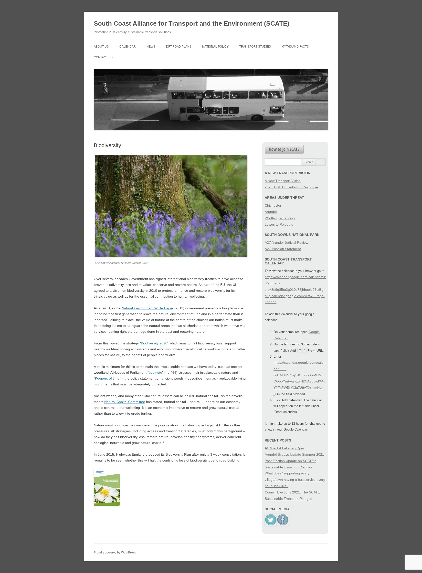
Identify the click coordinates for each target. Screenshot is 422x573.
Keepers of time (107, 378)
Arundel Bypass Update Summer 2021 (294, 454)
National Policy (215, 46)
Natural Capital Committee (124, 402)
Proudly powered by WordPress (115, 552)
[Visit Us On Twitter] (271, 524)
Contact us (103, 57)
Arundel (271, 212)
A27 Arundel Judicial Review (286, 242)
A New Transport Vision (283, 181)
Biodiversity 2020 (154, 343)
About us (101, 46)
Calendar (127, 46)
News (151, 46)
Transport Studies (255, 46)
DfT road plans (178, 46)
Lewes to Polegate (279, 224)
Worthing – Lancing (280, 218)
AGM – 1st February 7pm (284, 448)
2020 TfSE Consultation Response (291, 187)
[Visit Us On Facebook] (283, 524)
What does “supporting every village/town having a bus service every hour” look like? (295, 479)
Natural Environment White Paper (147, 308)
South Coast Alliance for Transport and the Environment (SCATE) (191, 23)
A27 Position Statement (283, 249)
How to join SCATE (284, 149)
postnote (155, 372)
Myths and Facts (295, 46)
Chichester (273, 205)
